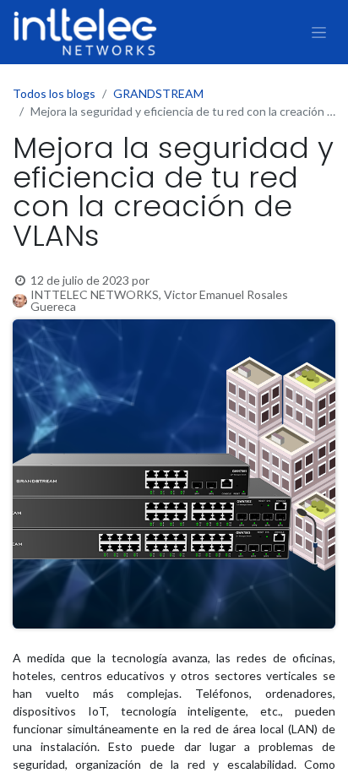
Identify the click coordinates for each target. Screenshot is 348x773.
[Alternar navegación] (318, 32)
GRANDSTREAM (158, 93)
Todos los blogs (54, 93)
